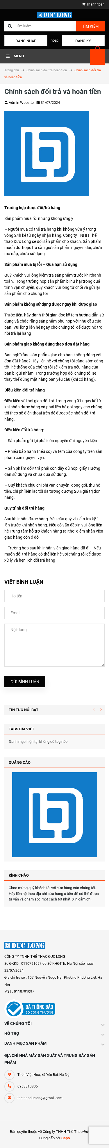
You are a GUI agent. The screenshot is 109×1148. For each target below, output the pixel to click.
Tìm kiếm (90, 26)
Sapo (65, 1138)
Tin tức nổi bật (23, 710)
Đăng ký (83, 41)
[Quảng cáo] (54, 814)
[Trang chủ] (54, 14)
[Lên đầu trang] (99, 1137)
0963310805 (27, 1086)
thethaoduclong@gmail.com (39, 1098)
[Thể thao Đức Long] (24, 945)
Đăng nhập (25, 41)
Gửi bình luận (24, 681)
